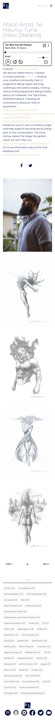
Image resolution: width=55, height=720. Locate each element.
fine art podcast (30, 635)
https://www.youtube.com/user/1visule (26, 121)
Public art (10, 670)
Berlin (25, 600)
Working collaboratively (32, 693)
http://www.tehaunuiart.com (20, 110)
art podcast (11, 600)
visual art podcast (29, 687)
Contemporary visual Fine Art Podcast (22, 617)
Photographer (25, 658)
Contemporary (33, 606)
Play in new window (26, 69)
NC (47, 652)
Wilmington (11, 693)
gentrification (39, 641)
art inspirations (26, 588)
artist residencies (13, 594)
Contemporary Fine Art (15, 611)
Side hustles (32, 676)
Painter (9, 658)
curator (34, 623)
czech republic (25, 629)
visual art (10, 687)
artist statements (36, 594)
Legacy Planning (13, 652)
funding (9, 641)
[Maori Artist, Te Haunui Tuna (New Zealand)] (27, 292)
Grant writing (26, 646)
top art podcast (30, 681)
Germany (10, 646)
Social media (11, 681)
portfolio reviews (28, 664)
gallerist (23, 641)
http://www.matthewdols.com (21, 155)
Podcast (41, 658)
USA (46, 681)
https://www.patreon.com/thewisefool (26, 143)
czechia (9, 629)
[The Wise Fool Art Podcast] (6, 6)
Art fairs (9, 588)
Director (42, 629)
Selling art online (13, 676)
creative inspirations (14, 623)
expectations (11, 635)
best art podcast (13, 606)
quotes (23, 670)
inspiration (43, 646)
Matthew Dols (33, 652)
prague (45, 664)
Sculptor (37, 670)
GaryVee (31, 76)
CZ (46, 623)
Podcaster (10, 664)
